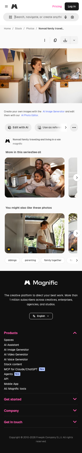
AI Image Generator (54, 111)
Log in (72, 6)
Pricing (57, 6)
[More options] (45, 40)
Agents (12, 374)
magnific (17, 143)
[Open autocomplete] (8, 17)
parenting (30, 260)
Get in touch (13, 422)
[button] (41, 316)
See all (36, 152)
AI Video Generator (16, 354)
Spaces (9, 340)
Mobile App (11, 384)
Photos (30, 28)
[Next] (65, 128)
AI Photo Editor (29, 115)
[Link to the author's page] (7, 142)
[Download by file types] (74, 40)
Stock (18, 28)
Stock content (13, 364)
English (41, 316)
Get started (12, 399)
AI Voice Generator (16, 359)
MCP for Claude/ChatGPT (24, 369)
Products (11, 333)
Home (7, 28)
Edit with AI (20, 127)
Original (25, 53)
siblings (12, 260)
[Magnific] (41, 283)
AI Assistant (11, 345)
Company (11, 410)
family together (53, 260)
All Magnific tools (15, 388)
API (6, 379)
